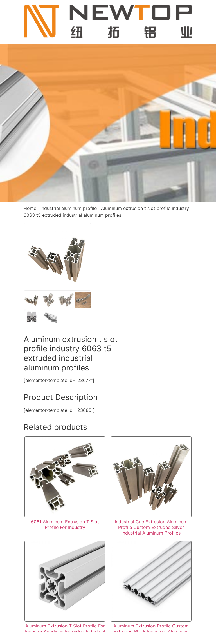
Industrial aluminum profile (68, 208)
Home (30, 208)
